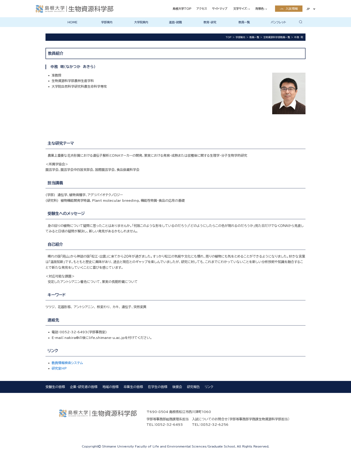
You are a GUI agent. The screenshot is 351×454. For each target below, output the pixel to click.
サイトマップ (219, 8)
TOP (229, 37)
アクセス (201, 8)
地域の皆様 (110, 386)
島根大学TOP (182, 8)
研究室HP (59, 368)
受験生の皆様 (55, 386)
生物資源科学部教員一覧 (276, 37)
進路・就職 (175, 22)
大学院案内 (141, 22)
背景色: (260, 8)
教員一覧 (244, 22)
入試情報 (292, 8)
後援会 (177, 386)
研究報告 (193, 386)
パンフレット (278, 22)
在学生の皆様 (157, 386)
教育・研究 (210, 22)
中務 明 (298, 37)
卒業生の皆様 (133, 386)
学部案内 (107, 22)
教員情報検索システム (67, 362)
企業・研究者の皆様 (84, 386)
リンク (209, 386)
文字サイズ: (241, 8)
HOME (72, 22)
